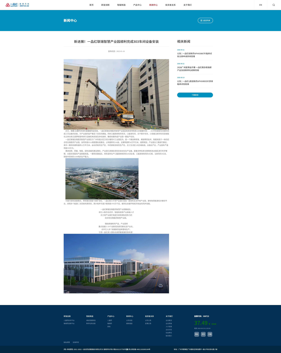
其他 (108, 326)
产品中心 (137, 5)
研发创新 (105, 5)
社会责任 (169, 333)
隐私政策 (67, 342)
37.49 (201, 322)
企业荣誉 (169, 323)
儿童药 (109, 320)
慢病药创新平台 (69, 323)
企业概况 (169, 320)
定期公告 (148, 323)
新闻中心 (153, 5)
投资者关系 (170, 5)
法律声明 (76, 342)
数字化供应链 (90, 323)
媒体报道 (129, 323)
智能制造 (121, 5)
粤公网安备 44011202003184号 (139, 349)
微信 (196, 334)
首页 (91, 5)
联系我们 (169, 336)
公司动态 (129, 320)
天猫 (209, 334)
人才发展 (169, 326)
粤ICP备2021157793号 (118, 349)
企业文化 (169, 329)
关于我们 (187, 5)
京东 (203, 334)
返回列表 (206, 20)
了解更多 (195, 95)
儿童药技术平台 (69, 320)
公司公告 (148, 320)
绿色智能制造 (90, 320)
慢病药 (109, 323)
